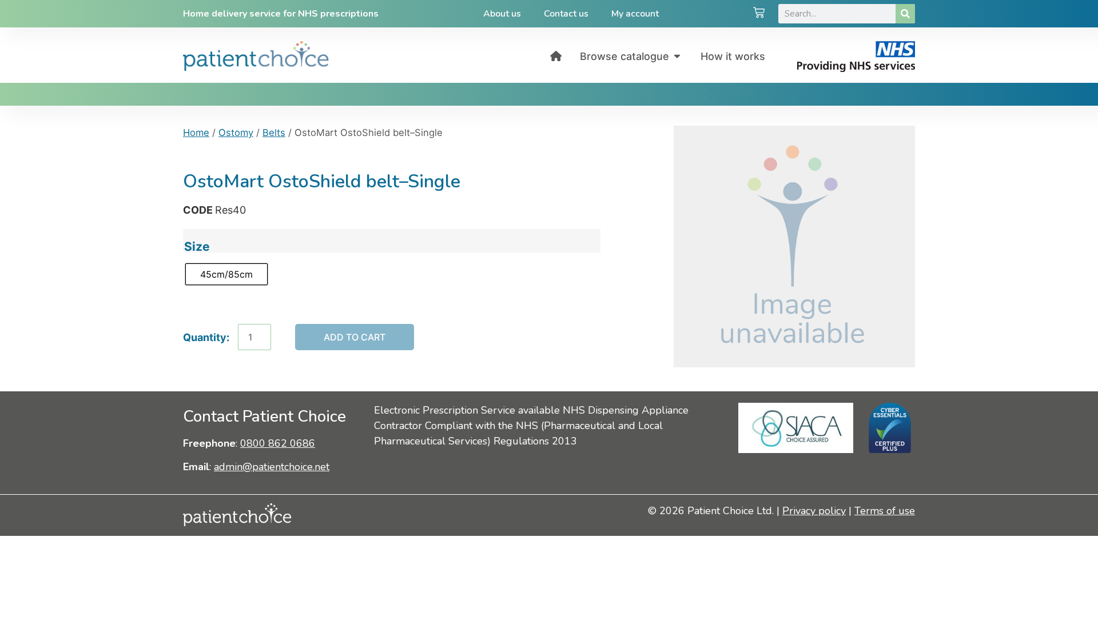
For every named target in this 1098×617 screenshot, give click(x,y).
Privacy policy (814, 511)
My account (635, 13)
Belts (273, 132)
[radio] (226, 274)
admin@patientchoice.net (271, 467)
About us (502, 13)
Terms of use (884, 511)
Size (197, 247)
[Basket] (758, 13)
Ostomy (235, 132)
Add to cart (354, 337)
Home (196, 132)
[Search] (905, 13)
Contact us (566, 13)
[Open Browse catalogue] (677, 56)
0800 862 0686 (277, 443)
